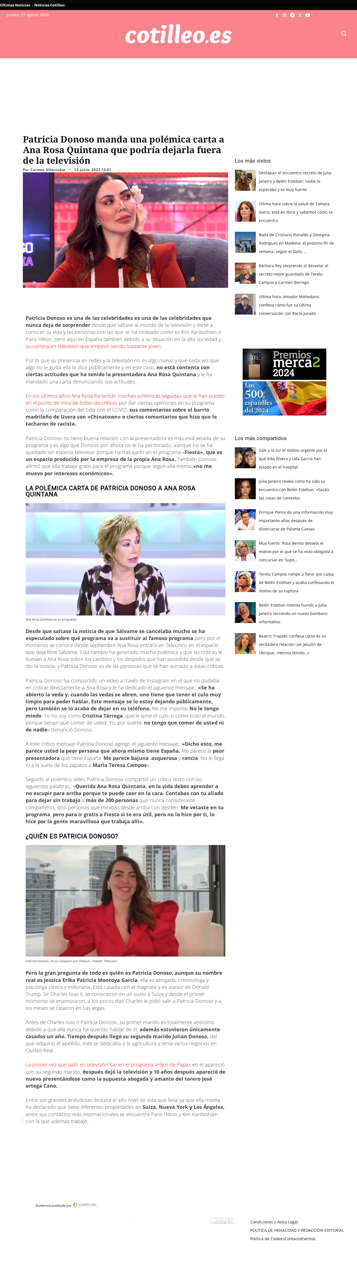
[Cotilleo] (178, 33)
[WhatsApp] (107, 1134)
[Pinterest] (94, 1134)
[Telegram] (292, 15)
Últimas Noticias (15, 5)
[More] (133, 1134)
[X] (300, 15)
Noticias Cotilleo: (49, 5)
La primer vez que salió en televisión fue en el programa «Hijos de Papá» (109, 1064)
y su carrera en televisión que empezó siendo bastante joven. (123, 342)
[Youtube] (307, 15)
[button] (343, 33)
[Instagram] (284, 15)
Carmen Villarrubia (47, 170)
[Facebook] (276, 15)
